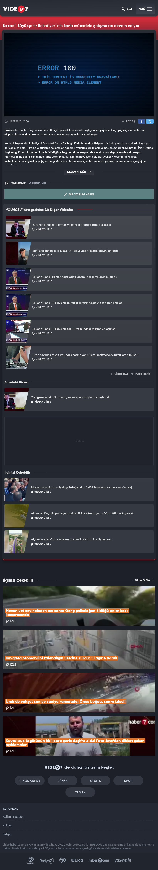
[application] (79, 435)
